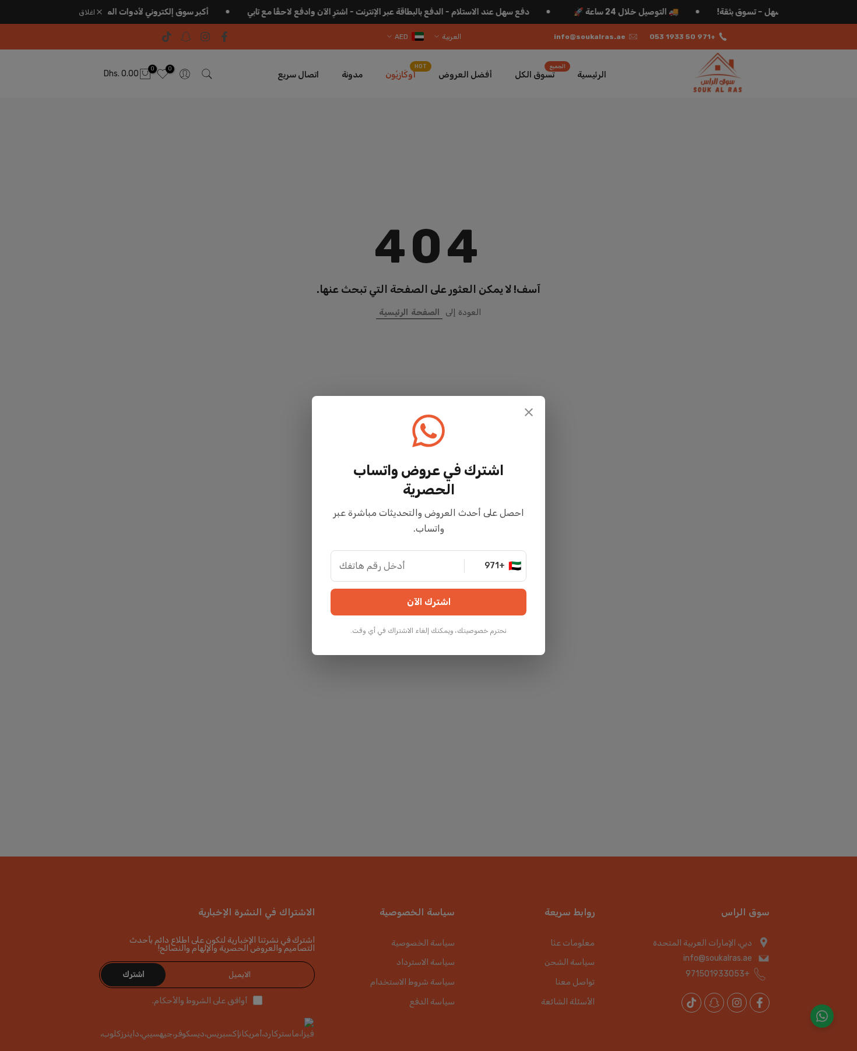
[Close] (528, 413)
